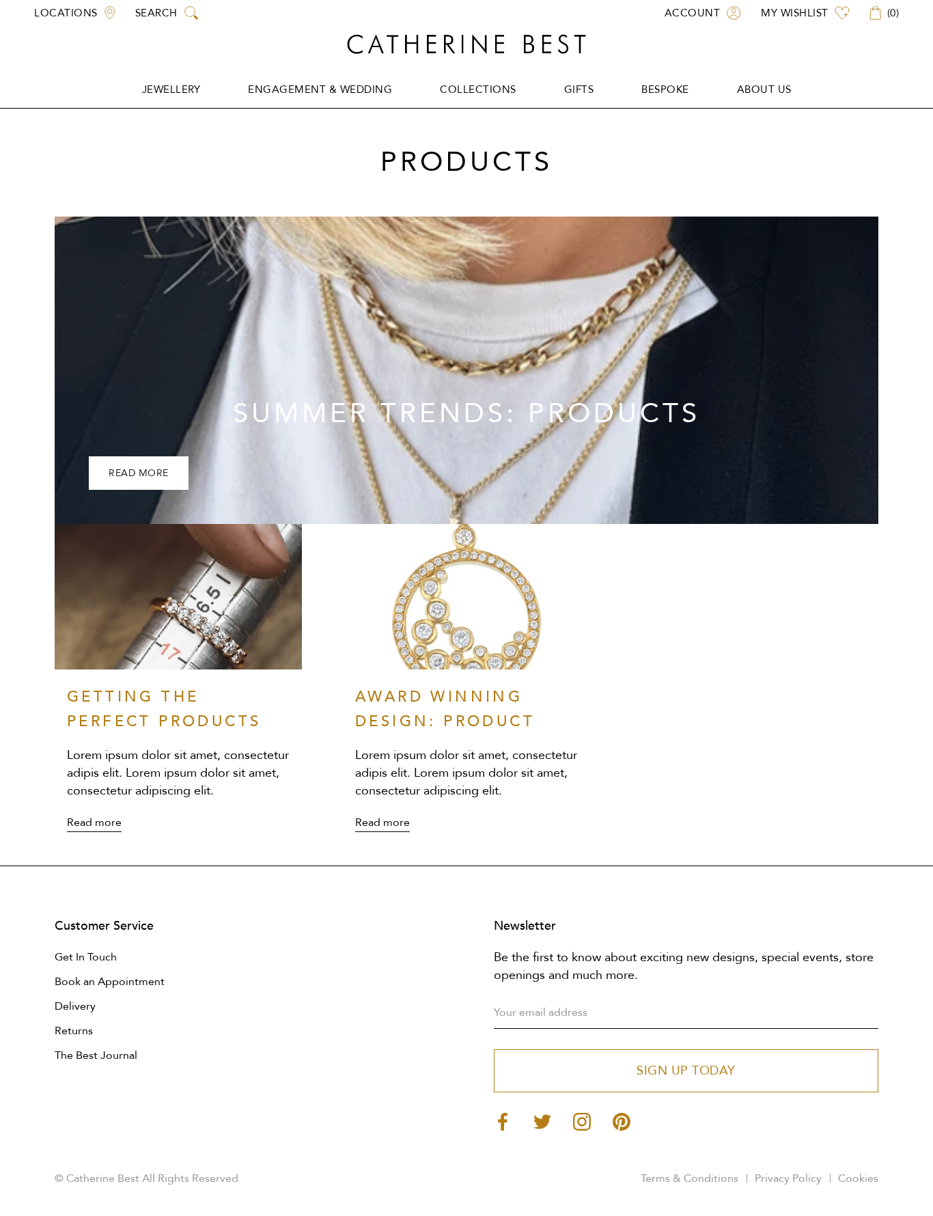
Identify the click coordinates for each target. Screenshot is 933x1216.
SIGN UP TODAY (686, 1070)
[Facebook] (503, 1120)
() (893, 13)
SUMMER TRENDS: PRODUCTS (466, 413)
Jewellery (171, 89)
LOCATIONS (66, 13)
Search (156, 13)
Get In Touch (86, 957)
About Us (764, 89)
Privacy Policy (788, 1178)
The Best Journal (96, 1055)
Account (693, 13)
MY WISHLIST (794, 13)
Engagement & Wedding (320, 89)
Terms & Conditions (689, 1178)
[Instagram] (582, 1120)
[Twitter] (542, 1120)
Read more (139, 473)
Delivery (75, 1006)
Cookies (858, 1178)
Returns (74, 1030)
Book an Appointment (110, 981)
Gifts (579, 89)
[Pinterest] (621, 1120)
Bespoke (665, 89)
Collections (478, 89)
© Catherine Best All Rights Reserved (146, 1178)
